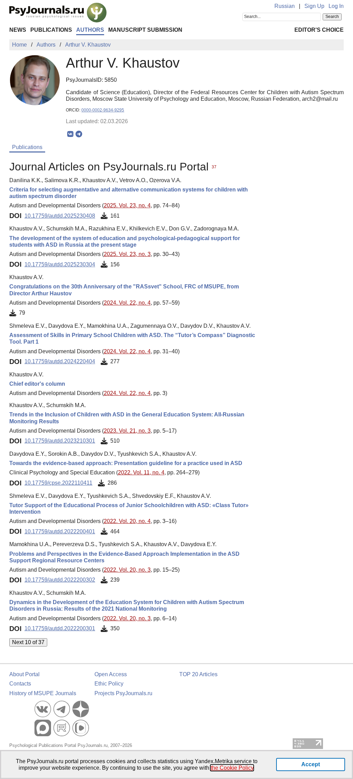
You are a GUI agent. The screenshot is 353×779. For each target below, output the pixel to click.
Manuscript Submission (145, 30)
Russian (284, 6)
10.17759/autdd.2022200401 (59, 531)
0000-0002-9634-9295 (102, 110)
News (17, 30)
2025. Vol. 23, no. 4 (127, 205)
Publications (51, 30)
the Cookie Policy (232, 768)
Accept (310, 764)
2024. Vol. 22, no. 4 (127, 303)
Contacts (20, 684)
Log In (336, 6)
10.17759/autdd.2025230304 (59, 264)
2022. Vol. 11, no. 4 (141, 472)
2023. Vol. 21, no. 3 (127, 431)
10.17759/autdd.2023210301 (59, 441)
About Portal (24, 674)
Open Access (110, 674)
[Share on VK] (70, 134)
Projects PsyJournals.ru (123, 693)
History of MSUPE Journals (42, 693)
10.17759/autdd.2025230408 (59, 216)
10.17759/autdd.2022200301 (59, 628)
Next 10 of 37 (28, 642)
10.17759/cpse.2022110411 (58, 483)
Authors (90, 30)
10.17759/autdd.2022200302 (59, 580)
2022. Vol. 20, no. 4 (127, 521)
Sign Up (314, 6)
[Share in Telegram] (78, 134)
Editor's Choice (319, 30)
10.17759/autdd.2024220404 (59, 361)
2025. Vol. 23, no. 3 (127, 254)
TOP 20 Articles (198, 674)
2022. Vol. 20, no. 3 (127, 570)
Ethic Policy (108, 684)
